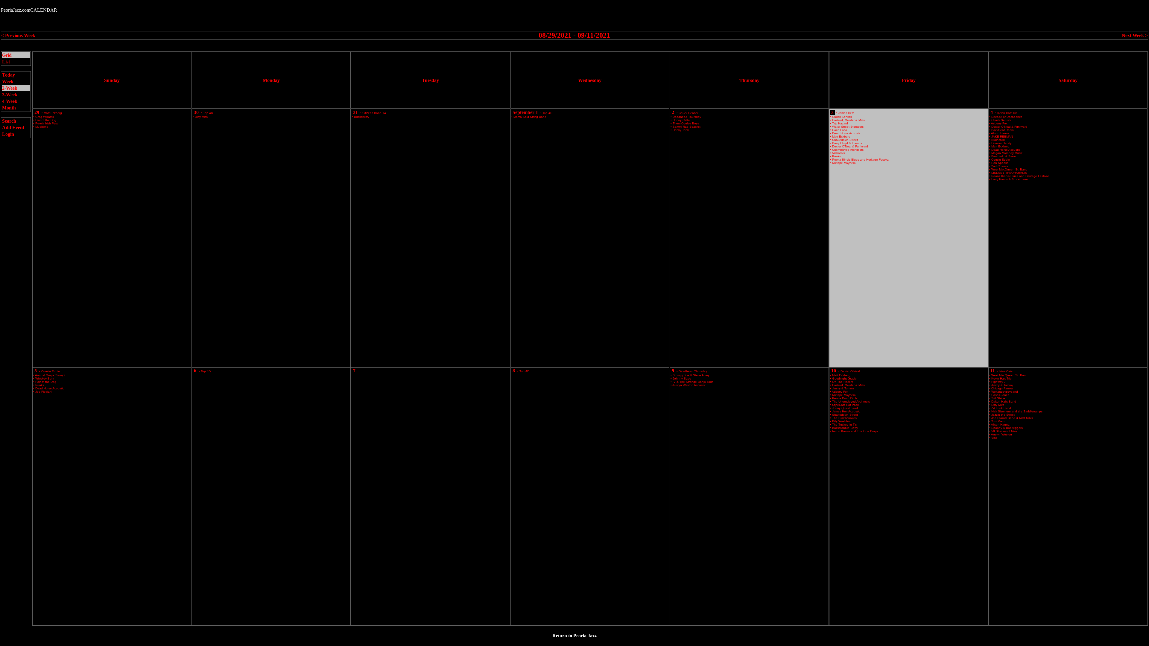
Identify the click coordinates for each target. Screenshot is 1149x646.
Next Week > (1135, 35)
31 (355, 112)
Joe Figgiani (43, 391)
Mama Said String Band (529, 116)
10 (833, 370)
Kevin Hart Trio (1007, 113)
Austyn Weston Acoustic (689, 385)
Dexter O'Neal (850, 371)
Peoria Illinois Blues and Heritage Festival (860, 159)
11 (992, 370)
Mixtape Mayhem (843, 162)
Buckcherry (361, 116)
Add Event (13, 127)
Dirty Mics (201, 116)
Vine (994, 437)
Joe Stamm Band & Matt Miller (1012, 418)
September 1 (525, 112)
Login (8, 134)
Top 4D (208, 113)
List (6, 61)
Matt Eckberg (53, 113)
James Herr (846, 113)
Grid (7, 55)
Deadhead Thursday (693, 371)
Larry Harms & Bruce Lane (1009, 179)
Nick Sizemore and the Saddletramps (1016, 411)
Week (7, 81)
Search (9, 121)
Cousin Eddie (50, 371)
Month (9, 107)
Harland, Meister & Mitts (848, 120)
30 (196, 112)
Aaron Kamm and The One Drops (855, 431)
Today (8, 74)
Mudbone (41, 126)
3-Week (9, 94)
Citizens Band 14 (374, 113)
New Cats (1006, 371)
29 (36, 112)
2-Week (9, 88)
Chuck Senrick (688, 113)
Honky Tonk (681, 130)
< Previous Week (18, 35)
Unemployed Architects (848, 149)
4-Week (9, 101)
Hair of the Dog (45, 381)
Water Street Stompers (848, 126)
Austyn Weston (1001, 434)
